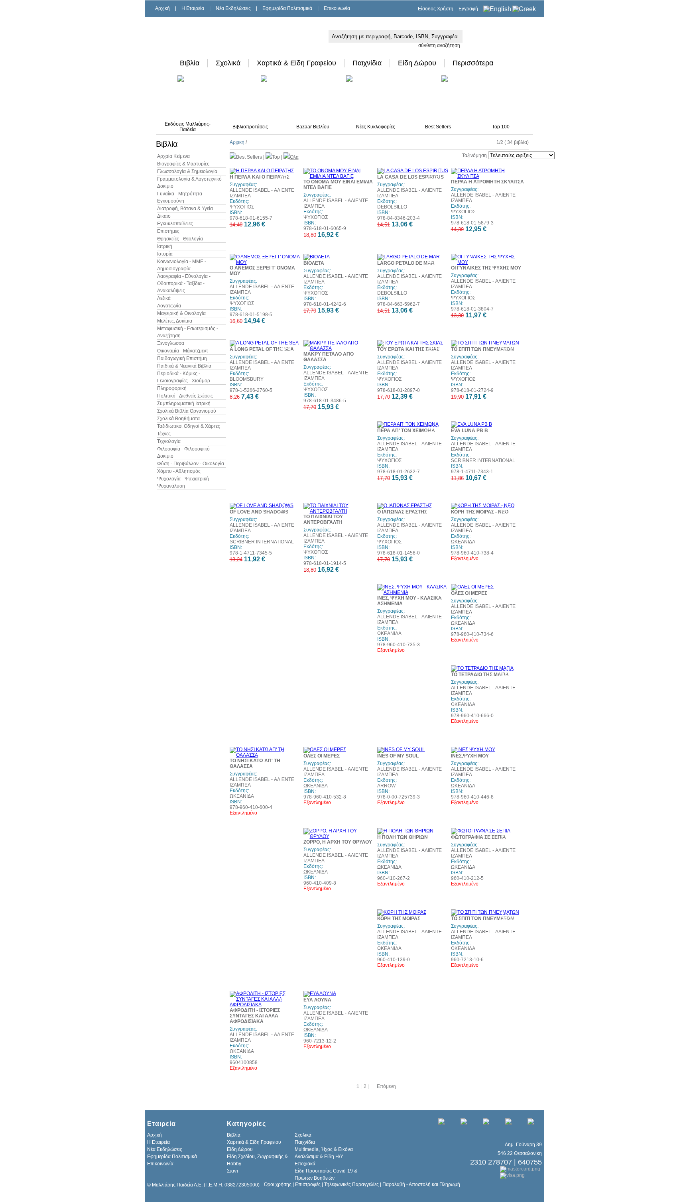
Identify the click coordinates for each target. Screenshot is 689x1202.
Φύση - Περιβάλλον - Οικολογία (190, 463)
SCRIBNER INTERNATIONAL (483, 460)
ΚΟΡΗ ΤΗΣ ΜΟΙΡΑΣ (398, 918)
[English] (497, 9)
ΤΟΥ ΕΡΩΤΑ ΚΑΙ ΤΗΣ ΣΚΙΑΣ (408, 349)
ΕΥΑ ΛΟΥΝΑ (317, 1000)
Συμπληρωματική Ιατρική (184, 403)
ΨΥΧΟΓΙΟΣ (242, 207)
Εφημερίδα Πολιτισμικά (287, 8)
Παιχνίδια (367, 63)
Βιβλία (189, 63)
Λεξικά (164, 298)
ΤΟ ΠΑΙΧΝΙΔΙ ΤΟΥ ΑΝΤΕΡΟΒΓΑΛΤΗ (323, 519)
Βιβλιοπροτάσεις (250, 127)
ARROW (386, 786)
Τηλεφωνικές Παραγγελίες (351, 1184)
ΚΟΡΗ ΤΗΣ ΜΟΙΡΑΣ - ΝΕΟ (479, 512)
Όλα (294, 157)
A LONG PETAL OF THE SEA (262, 349)
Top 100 (501, 127)
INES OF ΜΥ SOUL (398, 756)
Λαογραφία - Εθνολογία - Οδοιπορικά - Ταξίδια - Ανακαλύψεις (184, 283)
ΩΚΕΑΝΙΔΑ (463, 542)
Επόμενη (386, 1086)
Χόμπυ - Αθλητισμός (179, 471)
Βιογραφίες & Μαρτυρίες (183, 164)
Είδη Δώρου (417, 63)
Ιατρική (164, 246)
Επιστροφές (308, 1184)
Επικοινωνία (337, 8)
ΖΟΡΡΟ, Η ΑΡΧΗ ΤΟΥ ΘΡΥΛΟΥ (337, 842)
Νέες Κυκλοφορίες (375, 127)
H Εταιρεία (192, 8)
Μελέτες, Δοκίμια (174, 321)
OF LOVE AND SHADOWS (259, 512)
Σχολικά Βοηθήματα (178, 418)
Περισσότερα (473, 63)
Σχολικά (228, 63)
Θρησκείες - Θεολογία (180, 239)
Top (276, 157)
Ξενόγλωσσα (170, 343)
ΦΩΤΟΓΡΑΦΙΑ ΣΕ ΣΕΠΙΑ (478, 837)
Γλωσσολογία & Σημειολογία (187, 171)
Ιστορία (165, 254)
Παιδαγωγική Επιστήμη (182, 358)
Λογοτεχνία (169, 306)
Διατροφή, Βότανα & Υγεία (185, 208)
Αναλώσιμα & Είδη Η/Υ (319, 1156)
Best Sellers (438, 127)
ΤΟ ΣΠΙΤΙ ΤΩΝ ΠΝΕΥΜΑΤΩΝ (482, 349)
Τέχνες (164, 434)
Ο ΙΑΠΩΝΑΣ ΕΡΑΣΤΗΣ (402, 512)
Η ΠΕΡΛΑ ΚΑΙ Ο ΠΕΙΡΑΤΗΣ (259, 177)
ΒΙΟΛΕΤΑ (313, 263)
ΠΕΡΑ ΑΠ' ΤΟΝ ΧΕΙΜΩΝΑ (406, 430)
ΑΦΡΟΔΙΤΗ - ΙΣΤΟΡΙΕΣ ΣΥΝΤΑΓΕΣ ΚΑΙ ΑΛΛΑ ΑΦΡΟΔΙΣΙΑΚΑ (255, 1015)
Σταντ (232, 1171)
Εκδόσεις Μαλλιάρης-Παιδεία (188, 126)
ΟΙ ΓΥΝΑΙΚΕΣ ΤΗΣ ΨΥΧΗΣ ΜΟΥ (486, 268)
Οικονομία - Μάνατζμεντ (182, 351)
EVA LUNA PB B (469, 430)
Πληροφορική (172, 388)
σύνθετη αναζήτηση (439, 45)
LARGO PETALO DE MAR (406, 263)
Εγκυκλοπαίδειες (175, 223)
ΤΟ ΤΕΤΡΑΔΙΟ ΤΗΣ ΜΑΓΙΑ (480, 674)
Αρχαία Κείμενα (173, 156)
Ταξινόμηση (474, 155)
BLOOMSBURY (247, 379)
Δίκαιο (164, 216)
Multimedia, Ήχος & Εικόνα (324, 1149)
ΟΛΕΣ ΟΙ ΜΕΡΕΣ (469, 593)
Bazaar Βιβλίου (312, 127)
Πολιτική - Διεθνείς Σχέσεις (185, 396)
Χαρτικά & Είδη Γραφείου (296, 63)
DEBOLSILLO (392, 207)
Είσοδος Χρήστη (435, 9)
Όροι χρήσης (277, 1184)
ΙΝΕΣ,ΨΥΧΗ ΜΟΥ (470, 756)
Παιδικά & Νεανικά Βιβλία (184, 366)
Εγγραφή (468, 9)
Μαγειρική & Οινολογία (181, 313)
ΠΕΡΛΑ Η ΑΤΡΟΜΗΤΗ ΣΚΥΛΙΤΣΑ (487, 182)
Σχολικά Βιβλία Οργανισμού (186, 411)
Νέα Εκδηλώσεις (233, 8)
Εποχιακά (305, 1164)
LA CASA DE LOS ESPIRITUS (410, 177)
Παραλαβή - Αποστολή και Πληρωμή (421, 1184)
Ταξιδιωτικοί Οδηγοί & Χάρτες (188, 426)
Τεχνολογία (169, 441)
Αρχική (162, 8)
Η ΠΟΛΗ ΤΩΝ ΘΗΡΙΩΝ (402, 837)
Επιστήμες (168, 231)
